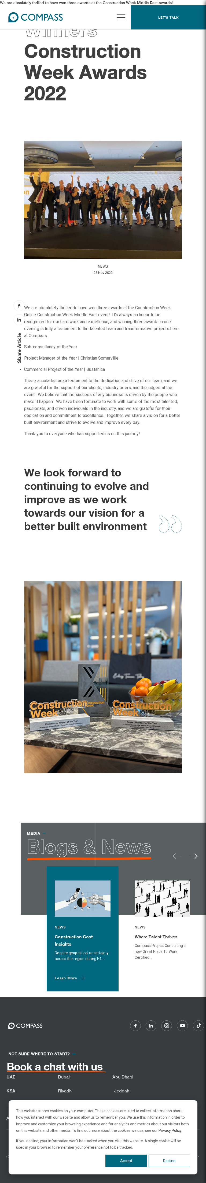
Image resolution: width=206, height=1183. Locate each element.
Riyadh (65, 1091)
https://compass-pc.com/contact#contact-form (41, 1071)
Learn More (66, 978)
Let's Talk (168, 18)
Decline (169, 1161)
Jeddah (122, 1091)
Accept (126, 1161)
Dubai (64, 1077)
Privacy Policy (170, 1130)
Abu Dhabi (123, 1077)
